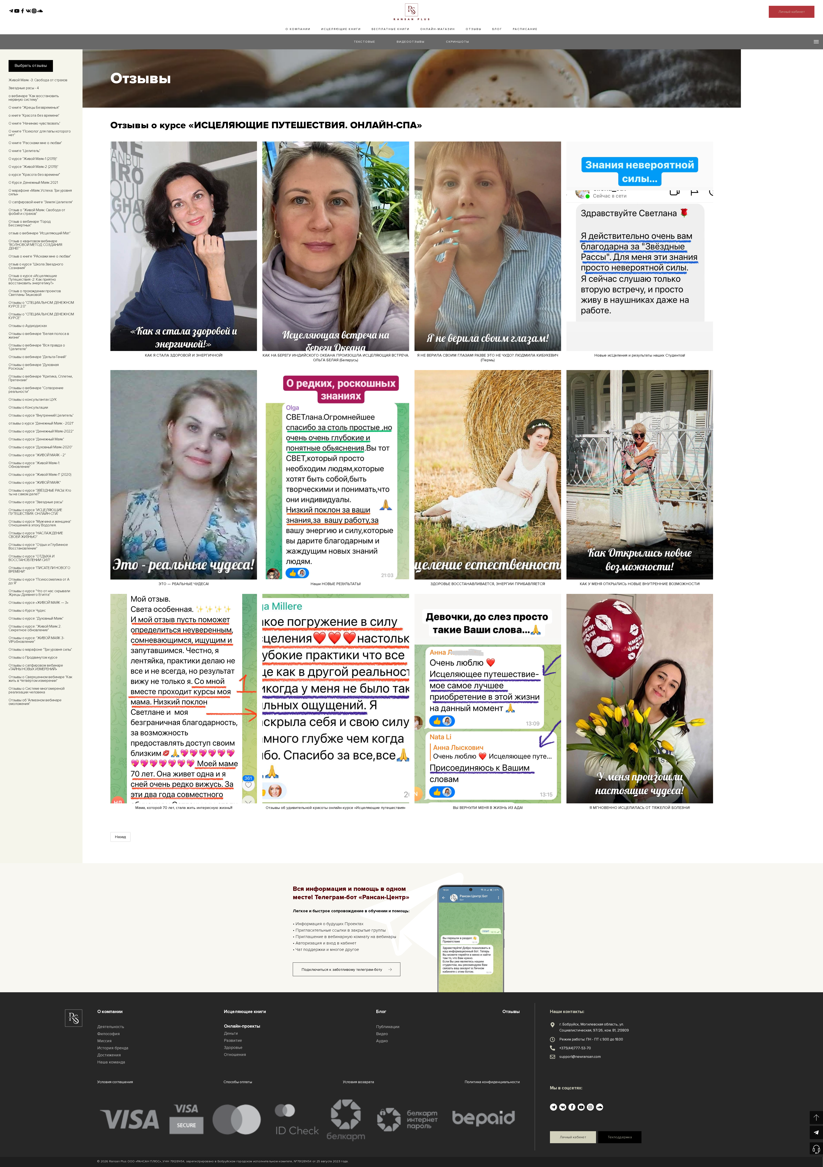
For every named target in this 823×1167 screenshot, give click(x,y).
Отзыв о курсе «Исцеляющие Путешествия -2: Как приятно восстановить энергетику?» (33, 279)
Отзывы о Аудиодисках (28, 326)
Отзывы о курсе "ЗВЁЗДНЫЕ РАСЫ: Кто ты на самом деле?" (40, 492)
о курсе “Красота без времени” (34, 174)
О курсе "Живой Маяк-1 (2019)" (33, 159)
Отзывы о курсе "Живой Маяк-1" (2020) (40, 474)
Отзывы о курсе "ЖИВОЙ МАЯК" (35, 482)
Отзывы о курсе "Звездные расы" (36, 502)
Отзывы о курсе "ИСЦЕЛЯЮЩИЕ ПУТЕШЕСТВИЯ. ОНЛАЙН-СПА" (35, 512)
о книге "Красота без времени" (34, 115)
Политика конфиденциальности (492, 1082)
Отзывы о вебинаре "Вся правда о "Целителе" (37, 347)
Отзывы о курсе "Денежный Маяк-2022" (41, 431)
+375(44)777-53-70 (575, 1048)
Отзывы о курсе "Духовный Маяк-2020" (40, 447)
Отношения (235, 1054)
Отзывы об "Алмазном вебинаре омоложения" (35, 702)
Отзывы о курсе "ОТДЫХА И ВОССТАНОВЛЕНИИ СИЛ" (31, 558)
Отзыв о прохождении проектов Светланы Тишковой (35, 293)
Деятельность (110, 1026)
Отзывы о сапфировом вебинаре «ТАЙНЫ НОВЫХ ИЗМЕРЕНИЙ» (36, 667)
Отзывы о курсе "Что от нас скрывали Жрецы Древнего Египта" (39, 593)
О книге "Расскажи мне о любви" (35, 143)
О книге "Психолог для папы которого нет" (40, 133)
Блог (497, 29)
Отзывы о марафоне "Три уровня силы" (40, 649)
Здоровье (233, 1047)
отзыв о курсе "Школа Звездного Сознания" (36, 266)
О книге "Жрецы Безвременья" (34, 107)
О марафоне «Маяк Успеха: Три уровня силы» (40, 192)
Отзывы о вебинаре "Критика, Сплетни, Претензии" (41, 378)
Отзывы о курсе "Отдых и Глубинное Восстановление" (38, 546)
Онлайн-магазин (437, 29)
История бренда (112, 1048)
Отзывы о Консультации (28, 407)
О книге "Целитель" (24, 151)
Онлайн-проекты (242, 1026)
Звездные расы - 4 (24, 88)
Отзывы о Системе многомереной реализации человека (37, 690)
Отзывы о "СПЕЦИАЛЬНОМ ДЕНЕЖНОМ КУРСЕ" (41, 316)
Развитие (233, 1040)
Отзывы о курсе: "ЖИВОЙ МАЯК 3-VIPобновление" (36, 640)
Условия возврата (358, 1082)
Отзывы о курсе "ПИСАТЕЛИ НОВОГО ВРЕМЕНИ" (39, 570)
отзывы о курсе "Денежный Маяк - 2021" (41, 423)
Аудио (382, 1041)
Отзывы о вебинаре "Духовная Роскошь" (34, 367)
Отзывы (474, 29)
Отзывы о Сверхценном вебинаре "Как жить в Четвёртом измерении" (40, 679)
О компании (298, 29)
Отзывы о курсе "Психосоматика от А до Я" (39, 581)
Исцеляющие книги (341, 29)
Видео (382, 1033)
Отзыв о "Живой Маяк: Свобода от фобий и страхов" (37, 212)
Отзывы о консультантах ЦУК (33, 399)
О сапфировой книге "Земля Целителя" (41, 202)
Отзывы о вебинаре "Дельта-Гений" (37, 357)
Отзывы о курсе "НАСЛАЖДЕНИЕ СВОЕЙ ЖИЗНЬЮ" (36, 535)
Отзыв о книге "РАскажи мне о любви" (40, 256)
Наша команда (111, 1062)
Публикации (387, 1026)
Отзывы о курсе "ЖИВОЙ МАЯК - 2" (37, 455)
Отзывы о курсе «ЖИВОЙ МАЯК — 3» (38, 602)
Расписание (525, 29)
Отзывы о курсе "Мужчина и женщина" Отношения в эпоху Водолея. (40, 523)
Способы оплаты (238, 1082)
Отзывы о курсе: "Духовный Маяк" (36, 618)
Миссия (104, 1041)
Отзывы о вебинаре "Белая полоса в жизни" (39, 335)
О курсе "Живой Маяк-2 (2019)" (33, 166)
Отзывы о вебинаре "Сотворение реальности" (36, 390)
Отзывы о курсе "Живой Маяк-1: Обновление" (34, 465)
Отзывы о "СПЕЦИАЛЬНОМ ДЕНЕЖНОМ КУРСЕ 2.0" (41, 304)
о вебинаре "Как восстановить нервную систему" (34, 98)
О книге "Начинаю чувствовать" (34, 123)
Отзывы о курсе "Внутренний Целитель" (41, 415)
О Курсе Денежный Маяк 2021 (33, 182)
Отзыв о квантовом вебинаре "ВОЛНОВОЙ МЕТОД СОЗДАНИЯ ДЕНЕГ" (35, 245)
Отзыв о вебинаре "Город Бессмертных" (30, 223)
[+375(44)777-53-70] (552, 1048)
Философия (108, 1033)
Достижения (109, 1055)
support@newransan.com (580, 1056)
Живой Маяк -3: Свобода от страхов (38, 80)
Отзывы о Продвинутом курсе (33, 657)
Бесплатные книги (391, 29)
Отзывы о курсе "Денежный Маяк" (36, 439)
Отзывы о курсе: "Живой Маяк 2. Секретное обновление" (35, 628)
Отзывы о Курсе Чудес (27, 610)
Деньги (231, 1033)
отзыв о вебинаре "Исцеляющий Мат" (40, 233)
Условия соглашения (115, 1082)
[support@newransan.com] (552, 1056)
